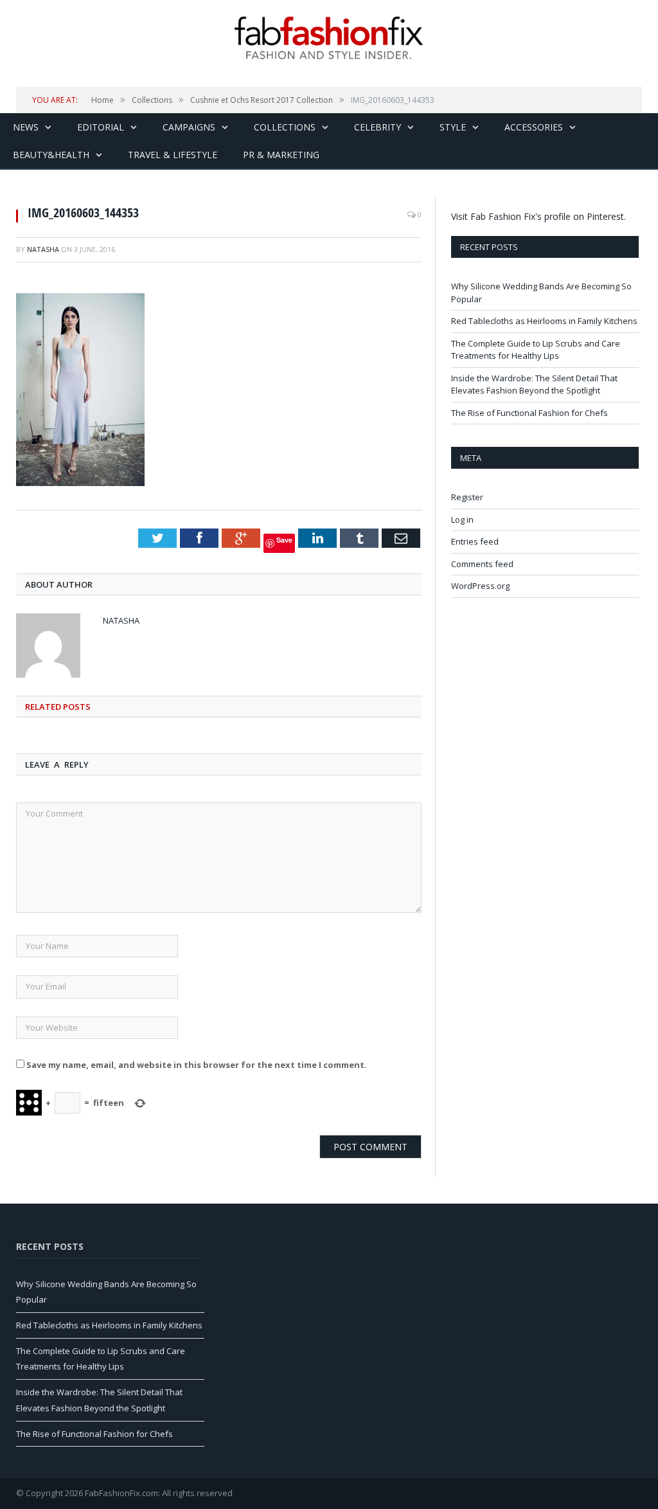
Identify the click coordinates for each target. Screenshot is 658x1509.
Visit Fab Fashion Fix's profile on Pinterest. (538, 216)
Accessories (533, 127)
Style (453, 127)
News (26, 127)
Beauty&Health (51, 155)
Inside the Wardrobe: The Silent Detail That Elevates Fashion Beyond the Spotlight (534, 384)
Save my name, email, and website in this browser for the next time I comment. (196, 1065)
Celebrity (377, 127)
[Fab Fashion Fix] (329, 38)
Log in (462, 519)
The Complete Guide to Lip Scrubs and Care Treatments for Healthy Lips (535, 350)
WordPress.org (480, 586)
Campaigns (189, 127)
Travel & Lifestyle (172, 155)
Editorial (100, 127)
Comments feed (482, 564)
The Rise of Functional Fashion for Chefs (529, 413)
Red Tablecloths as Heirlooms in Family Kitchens (544, 321)
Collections (285, 127)
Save (284, 540)
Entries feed (475, 541)
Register (467, 497)
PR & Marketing (281, 155)
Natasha (43, 249)
